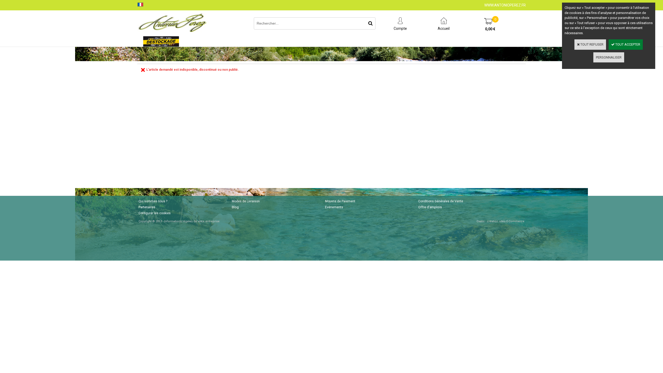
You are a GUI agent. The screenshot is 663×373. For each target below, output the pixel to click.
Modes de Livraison (246, 201)
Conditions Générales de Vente (440, 201)
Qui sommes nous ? (153, 201)
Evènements (334, 207)
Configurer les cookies (155, 213)
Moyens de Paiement (340, 201)
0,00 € (490, 29)
